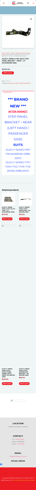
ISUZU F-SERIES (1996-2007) (19, 53)
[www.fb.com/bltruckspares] (1, 464)
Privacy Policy (30, 480)
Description (7, 92)
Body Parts (12, 83)
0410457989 (20, 444)
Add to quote (8, 73)
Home (3, 53)
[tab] (18, 92)
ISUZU (8, 53)
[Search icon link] (28, 3)
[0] (32, 3)
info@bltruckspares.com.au (18, 456)
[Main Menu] (4, 3)
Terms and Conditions (18, 480)
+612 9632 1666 (19, 439)
